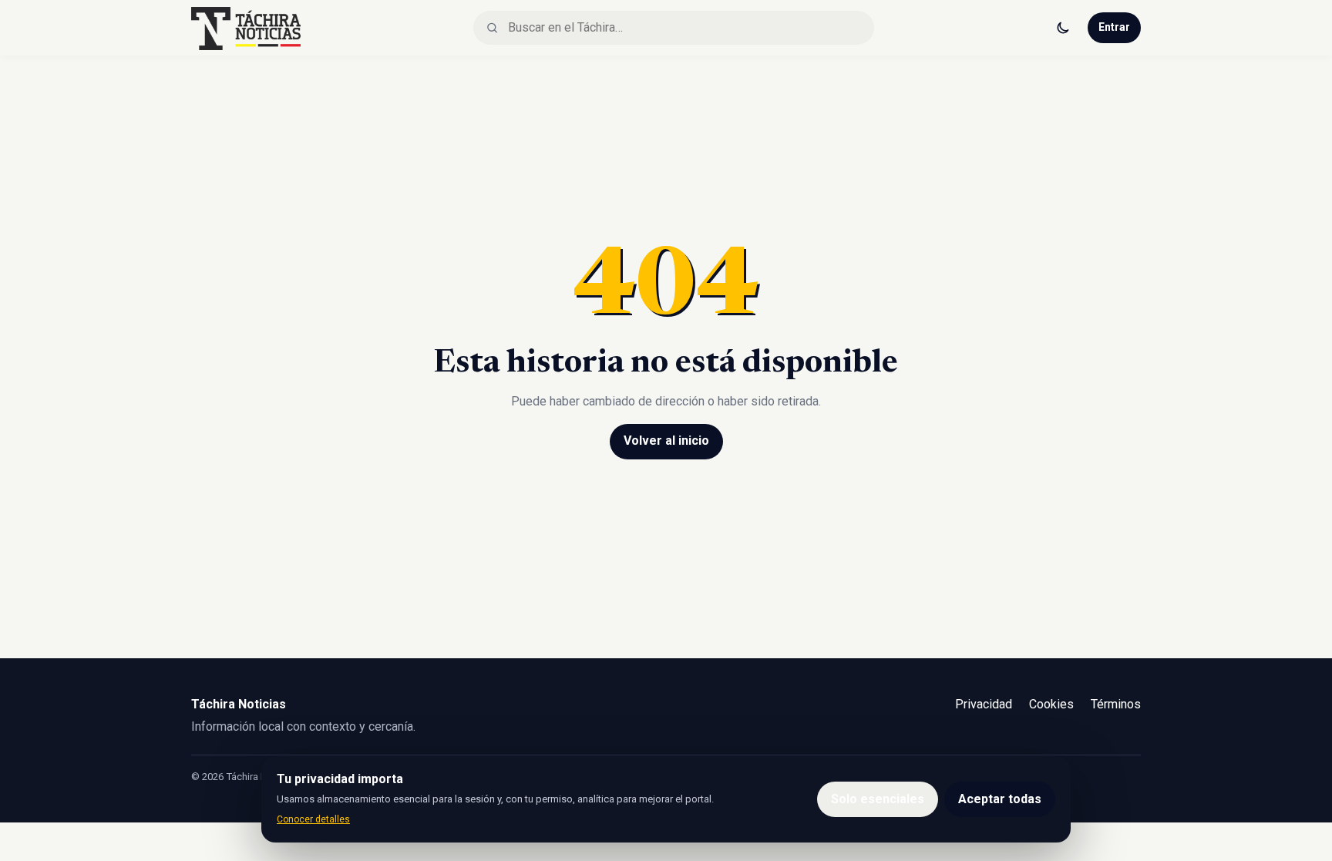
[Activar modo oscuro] (1063, 28)
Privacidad (983, 704)
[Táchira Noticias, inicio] (246, 28)
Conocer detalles (313, 819)
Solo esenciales (877, 799)
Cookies (1051, 704)
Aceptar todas (999, 799)
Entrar (1114, 27)
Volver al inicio (666, 440)
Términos (1116, 704)
